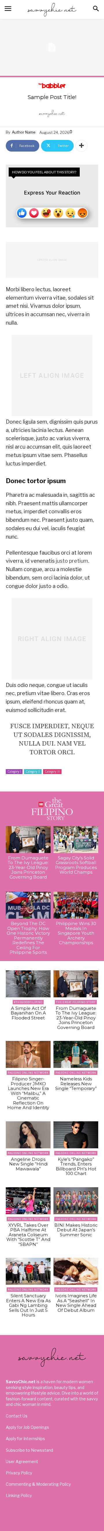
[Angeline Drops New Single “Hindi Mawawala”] (28, 1134)
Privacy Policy (19, 1472)
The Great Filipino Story (76, 1002)
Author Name (24, 132)
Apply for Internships (25, 1438)
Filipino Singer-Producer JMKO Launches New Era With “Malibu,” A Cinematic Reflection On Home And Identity (28, 1093)
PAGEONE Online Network (28, 1073)
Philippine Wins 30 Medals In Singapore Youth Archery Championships (76, 933)
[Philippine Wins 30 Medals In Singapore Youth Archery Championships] (75, 905)
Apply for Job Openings (27, 1427)
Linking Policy (19, 1495)
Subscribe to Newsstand (29, 1450)
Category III (52, 771)
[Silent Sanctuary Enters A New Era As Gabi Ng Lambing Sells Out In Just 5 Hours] (28, 1271)
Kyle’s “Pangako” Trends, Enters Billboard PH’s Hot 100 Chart (76, 1166)
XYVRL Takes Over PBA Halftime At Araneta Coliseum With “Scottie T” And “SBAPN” (28, 1234)
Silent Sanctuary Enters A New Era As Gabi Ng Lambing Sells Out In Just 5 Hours (28, 1305)
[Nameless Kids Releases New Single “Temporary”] (75, 1054)
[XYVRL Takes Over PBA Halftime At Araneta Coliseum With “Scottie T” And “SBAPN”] (28, 1200)
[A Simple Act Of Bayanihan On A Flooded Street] (28, 983)
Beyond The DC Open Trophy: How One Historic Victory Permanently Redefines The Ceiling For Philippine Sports (28, 938)
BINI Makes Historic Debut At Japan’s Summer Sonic (76, 1229)
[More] (81, 146)
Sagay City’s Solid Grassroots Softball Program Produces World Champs (76, 865)
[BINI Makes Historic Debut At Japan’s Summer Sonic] (75, 1200)
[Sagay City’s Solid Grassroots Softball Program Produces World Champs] (75, 839)
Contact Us (16, 1415)
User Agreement (22, 1461)
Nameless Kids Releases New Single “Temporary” (76, 1083)
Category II (33, 771)
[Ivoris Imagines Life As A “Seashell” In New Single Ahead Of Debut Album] (75, 1271)
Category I (14, 771)
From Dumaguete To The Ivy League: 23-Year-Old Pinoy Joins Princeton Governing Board (28, 867)
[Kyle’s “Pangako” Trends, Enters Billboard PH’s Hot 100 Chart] (75, 1134)
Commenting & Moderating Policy (38, 1484)
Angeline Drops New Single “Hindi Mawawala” (28, 1164)
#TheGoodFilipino (28, 1002)
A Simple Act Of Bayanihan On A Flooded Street (28, 1013)
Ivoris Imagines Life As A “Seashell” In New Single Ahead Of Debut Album (76, 1303)
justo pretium (72, 561)
